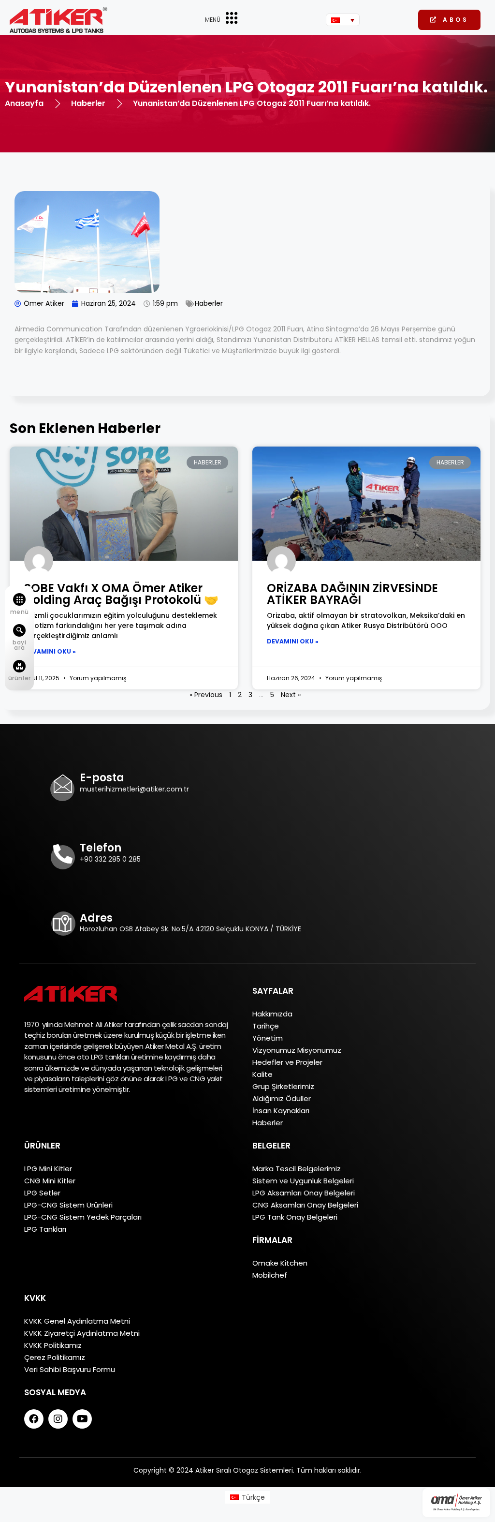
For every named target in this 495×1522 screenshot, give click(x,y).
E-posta (102, 777)
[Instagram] (58, 1419)
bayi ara (19, 645)
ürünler (19, 678)
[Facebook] (34, 1419)
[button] (449, 20)
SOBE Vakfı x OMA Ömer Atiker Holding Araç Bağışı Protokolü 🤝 (121, 594)
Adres (96, 917)
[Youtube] (82, 1419)
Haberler (209, 303)
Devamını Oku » (50, 651)
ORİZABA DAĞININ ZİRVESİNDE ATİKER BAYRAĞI (352, 594)
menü (19, 612)
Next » (291, 695)
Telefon (100, 847)
